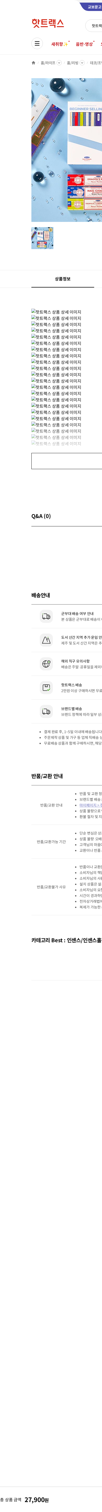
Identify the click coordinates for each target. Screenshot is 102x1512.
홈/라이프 (48, 62)
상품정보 (62, 278)
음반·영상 (84, 44)
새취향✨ (59, 44)
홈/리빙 (72, 62)
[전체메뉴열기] (37, 43)
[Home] (33, 63)
